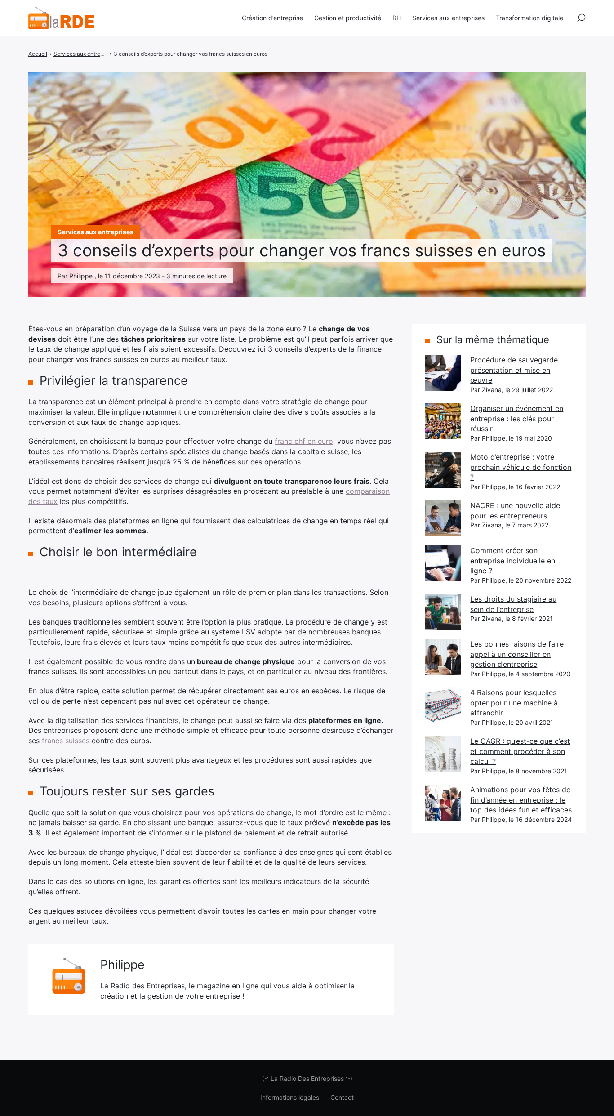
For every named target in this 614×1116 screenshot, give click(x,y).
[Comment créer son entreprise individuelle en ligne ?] (443, 563)
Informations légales (289, 1097)
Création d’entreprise (272, 18)
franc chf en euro (304, 441)
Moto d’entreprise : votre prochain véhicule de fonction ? (520, 467)
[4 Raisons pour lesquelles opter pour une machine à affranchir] (443, 705)
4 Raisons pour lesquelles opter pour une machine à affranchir (514, 702)
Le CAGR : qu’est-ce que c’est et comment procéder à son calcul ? (520, 751)
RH (396, 18)
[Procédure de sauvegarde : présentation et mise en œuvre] (443, 373)
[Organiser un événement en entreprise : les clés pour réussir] (443, 421)
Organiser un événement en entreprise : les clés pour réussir (516, 418)
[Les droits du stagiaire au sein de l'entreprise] (443, 612)
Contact (342, 1097)
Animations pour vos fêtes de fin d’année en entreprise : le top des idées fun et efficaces (521, 799)
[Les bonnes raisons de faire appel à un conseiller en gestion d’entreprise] (443, 657)
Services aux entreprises (448, 18)
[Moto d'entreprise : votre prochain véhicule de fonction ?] (443, 470)
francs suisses (65, 740)
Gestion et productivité (347, 18)
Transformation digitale (529, 18)
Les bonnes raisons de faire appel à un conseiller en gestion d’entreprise (517, 654)
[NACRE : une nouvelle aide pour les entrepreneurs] (443, 518)
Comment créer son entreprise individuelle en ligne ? (512, 560)
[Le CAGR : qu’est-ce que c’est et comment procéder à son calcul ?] (443, 754)
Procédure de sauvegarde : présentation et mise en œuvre (516, 369)
